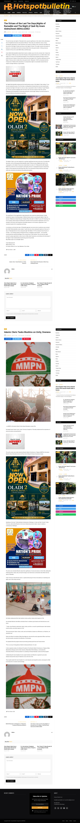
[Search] (75, 12)
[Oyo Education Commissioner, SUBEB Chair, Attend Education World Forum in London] (59, 126)
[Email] (2, 55)
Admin (65, 155)
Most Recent (58, 43)
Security (57, 54)
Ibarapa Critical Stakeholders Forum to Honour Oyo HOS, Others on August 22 (69, 106)
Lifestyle (57, 38)
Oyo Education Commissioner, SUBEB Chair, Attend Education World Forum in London (69, 126)
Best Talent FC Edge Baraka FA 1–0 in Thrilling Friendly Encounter (44, 284)
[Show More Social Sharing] (32, 35)
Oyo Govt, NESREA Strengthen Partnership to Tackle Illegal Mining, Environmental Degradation (67, 12)
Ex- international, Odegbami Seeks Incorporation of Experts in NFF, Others (28, 284)
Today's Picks (58, 59)
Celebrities (58, 26)
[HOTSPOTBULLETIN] (37, 6)
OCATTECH (23, 820)
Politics (24, 12)
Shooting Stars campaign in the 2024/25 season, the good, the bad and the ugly (47, 12)
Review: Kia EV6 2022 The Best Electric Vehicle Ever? (66, 168)
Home (9, 12)
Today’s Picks (20, 1)
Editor (13, 269)
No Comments (21, 335)
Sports (30, 12)
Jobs (41, 12)
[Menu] (4, 13)
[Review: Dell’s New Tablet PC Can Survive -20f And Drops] (59, 133)
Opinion (18, 12)
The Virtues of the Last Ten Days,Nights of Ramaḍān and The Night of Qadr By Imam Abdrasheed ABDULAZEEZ (40, 725)
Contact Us (27, 1)
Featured (15, 1)
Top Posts (58, 61)
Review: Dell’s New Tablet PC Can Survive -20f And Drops (69, 133)
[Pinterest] (2, 52)
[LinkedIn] (2, 49)
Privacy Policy (39, 812)
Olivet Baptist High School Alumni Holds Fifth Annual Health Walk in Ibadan (10, 284)
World (57, 66)
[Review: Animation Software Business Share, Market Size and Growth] (66, 180)
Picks (57, 50)
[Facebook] (2, 43)
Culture (57, 28)
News (13, 12)
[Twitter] (2, 46)
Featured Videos (59, 35)
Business (57, 24)
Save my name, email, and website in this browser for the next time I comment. (22, 313)
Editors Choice (58, 31)
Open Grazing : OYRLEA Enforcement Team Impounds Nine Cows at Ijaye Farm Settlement (57, 12)
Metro (36, 12)
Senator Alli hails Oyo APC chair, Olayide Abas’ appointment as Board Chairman (68, 118)
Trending (57, 64)
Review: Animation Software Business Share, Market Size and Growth (66, 189)
